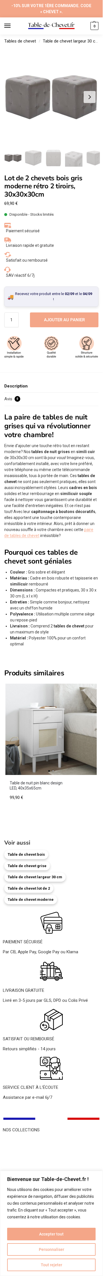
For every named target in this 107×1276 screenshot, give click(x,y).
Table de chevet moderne (31, 899)
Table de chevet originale (26, 1160)
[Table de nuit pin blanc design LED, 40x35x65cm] (51, 729)
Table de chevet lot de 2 (29, 888)
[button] (93, 26)
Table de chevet (17, 1141)
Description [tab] (16, 386)
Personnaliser (51, 1249)
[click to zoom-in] (51, 97)
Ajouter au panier (64, 319)
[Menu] (12, 26)
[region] (51, 1223)
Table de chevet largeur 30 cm (71, 41)
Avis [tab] (11, 398)
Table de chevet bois (26, 854)
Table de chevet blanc (23, 1153)
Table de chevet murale (24, 1166)
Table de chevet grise (27, 866)
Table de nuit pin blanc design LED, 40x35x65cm (36, 785)
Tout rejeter (51, 1265)
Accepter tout (51, 1234)
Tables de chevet (20, 41)
